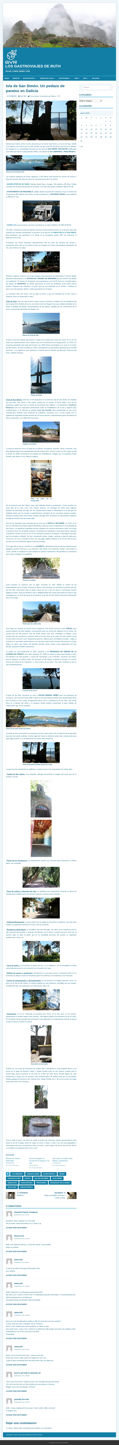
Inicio (7, 78)
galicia (27, 1178)
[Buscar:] (96, 87)
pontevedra (41, 1183)
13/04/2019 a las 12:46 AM (22, 1315)
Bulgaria (95, 78)
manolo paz (12, 1183)
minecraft (18, 1260)
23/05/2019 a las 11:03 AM (21, 1402)
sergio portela (26, 1187)
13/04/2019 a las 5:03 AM (21, 1349)
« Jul (81, 146)
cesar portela (49, 1174)
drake (61, 1174)
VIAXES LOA (12, 225)
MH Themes (38, 1435)
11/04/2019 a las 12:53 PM (22, 1238)
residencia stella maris (60, 1183)
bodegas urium (33, 1174)
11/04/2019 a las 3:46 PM (21, 1262)
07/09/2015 (13, 96)
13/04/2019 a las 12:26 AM (22, 1286)
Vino (76, 78)
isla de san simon (41, 1178)
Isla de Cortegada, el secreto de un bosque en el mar (39, 1160)
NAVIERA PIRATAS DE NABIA (18, 184)
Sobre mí (16, 78)
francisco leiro (14, 1178)
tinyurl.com (19, 1236)
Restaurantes (29, 78)
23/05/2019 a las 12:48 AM (22, 1375)
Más (85, 78)
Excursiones (64, 78)
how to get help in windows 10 (27, 1373)
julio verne (57, 1178)
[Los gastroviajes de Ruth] (59, 46)
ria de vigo (12, 1187)
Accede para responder (16, 1228)
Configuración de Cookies (58, 1442)
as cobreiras (17, 1174)
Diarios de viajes (46, 78)
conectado (26, 1428)
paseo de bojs (26, 1183)
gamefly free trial (21, 1399)
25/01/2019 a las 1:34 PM (21, 1215)
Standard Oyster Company (26, 1212)
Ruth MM (23, 96)
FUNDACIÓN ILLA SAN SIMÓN (64, 232)
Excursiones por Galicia (48, 96)
